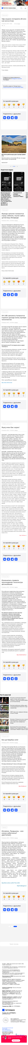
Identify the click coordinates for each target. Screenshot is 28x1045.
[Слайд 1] (10, 166)
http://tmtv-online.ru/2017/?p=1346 (11, 883)
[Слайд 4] (15, 166)
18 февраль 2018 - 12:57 (7, 322)
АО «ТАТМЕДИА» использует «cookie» (7, 1030)
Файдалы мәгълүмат (7, 423)
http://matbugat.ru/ (21, 885)
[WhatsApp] (16, 117)
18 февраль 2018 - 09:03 (7, 742)
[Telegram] (12, 117)
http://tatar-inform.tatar (7, 382)
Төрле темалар (14, 944)
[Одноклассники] (8, 117)
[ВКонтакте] (4, 117)
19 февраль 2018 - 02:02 (7, 23)
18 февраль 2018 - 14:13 (7, 220)
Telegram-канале (17, 78)
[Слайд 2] (12, 166)
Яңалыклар (4, 15)
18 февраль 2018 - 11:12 (7, 430)
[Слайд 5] (17, 166)
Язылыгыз (16, 1040)
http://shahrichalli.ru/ (21, 654)
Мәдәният (4, 827)
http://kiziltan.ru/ (22, 786)
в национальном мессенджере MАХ (13, 86)
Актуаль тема (5, 576)
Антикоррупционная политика (7, 1028)
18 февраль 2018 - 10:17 (7, 587)
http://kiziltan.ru (22, 535)
